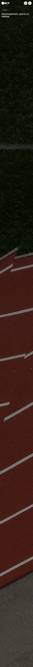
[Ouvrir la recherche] (25, 3)
